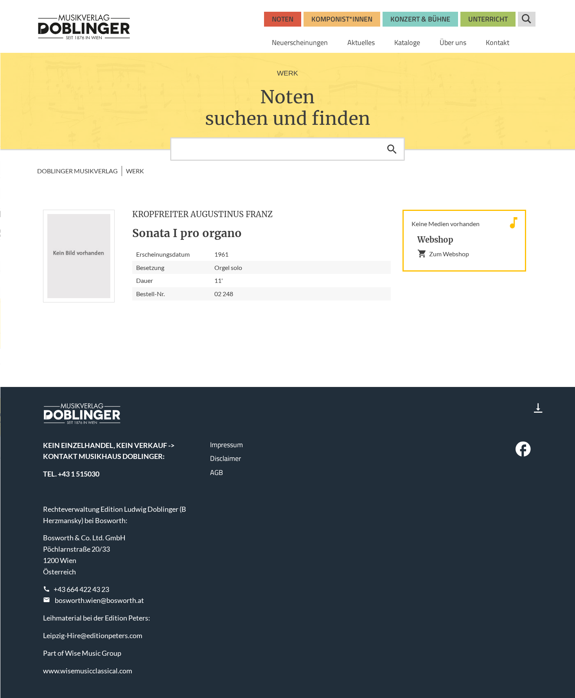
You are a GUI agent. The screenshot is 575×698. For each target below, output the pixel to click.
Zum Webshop (449, 253)
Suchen (392, 149)
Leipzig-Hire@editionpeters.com (92, 635)
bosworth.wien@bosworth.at (99, 600)
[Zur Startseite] (84, 27)
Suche (526, 19)
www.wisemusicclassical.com (87, 670)
